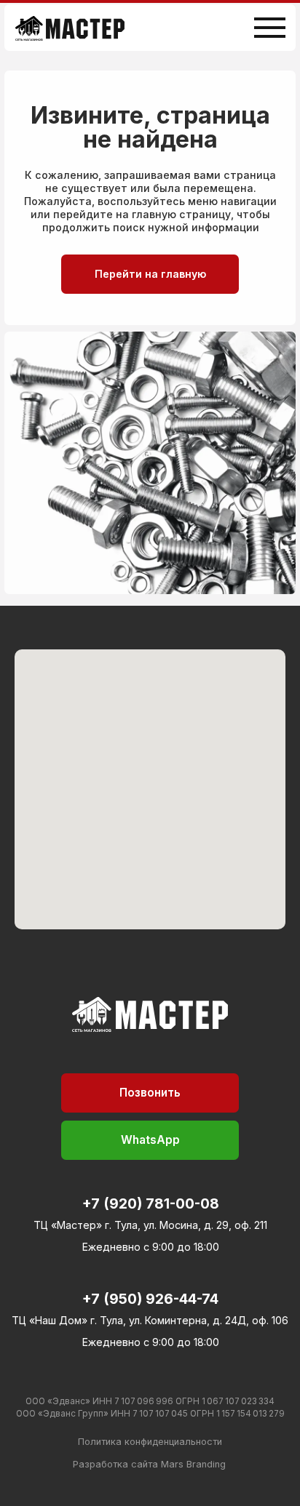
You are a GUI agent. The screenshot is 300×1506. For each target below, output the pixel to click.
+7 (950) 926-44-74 (150, 1298)
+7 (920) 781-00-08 (150, 1203)
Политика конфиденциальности (150, 1441)
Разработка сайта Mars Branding (149, 1464)
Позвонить (150, 1093)
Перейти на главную (150, 274)
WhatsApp (150, 1140)
